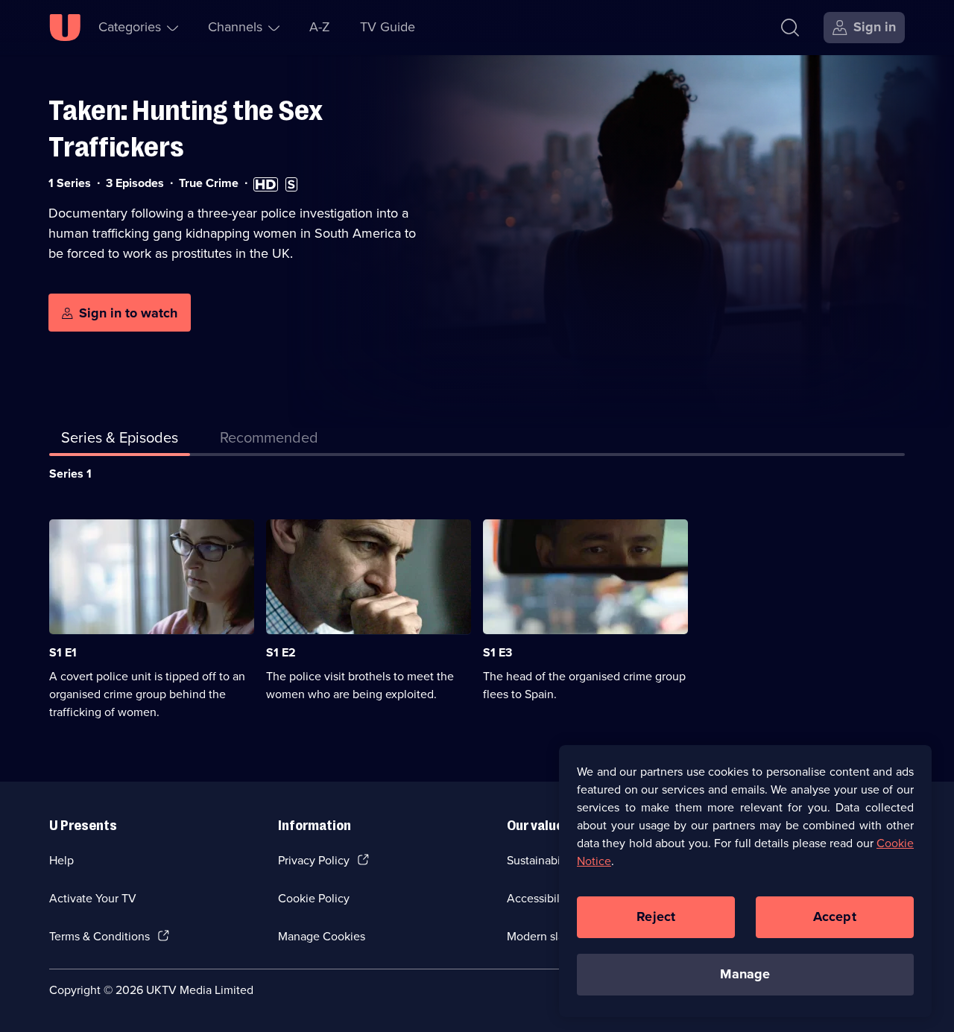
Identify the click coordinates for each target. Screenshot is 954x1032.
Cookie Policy (314, 898)
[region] (745, 880)
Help (61, 860)
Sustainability (541, 860)
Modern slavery (547, 936)
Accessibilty (538, 898)
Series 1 (70, 473)
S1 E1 (63, 652)
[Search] (790, 27)
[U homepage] (64, 27)
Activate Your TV (92, 898)
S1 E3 (497, 652)
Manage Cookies (321, 936)
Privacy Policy (314, 860)
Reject (655, 916)
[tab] (269, 440)
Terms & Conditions (99, 936)
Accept (834, 916)
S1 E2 (281, 652)
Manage (745, 974)
